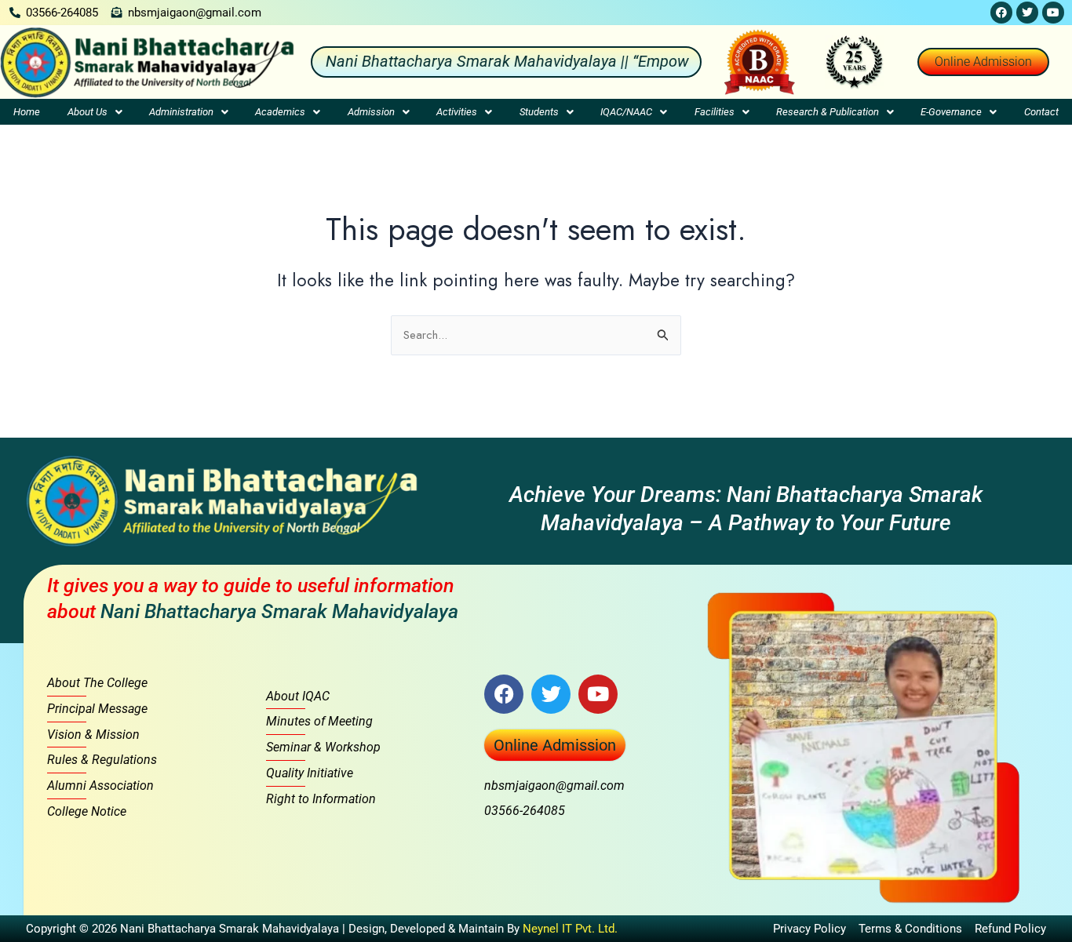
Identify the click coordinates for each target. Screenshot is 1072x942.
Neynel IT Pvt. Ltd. (570, 929)
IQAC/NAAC (626, 112)
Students (539, 112)
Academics (280, 112)
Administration (181, 112)
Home (26, 112)
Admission (371, 112)
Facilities (715, 112)
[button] (94, 112)
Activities (456, 112)
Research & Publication (827, 112)
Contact (1041, 112)
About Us (87, 112)
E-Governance (951, 112)
